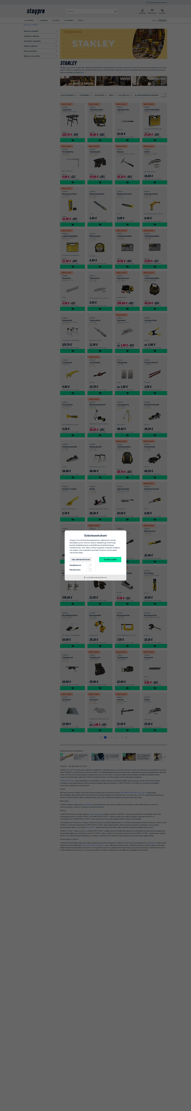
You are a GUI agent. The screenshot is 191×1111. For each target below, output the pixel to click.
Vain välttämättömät (81, 559)
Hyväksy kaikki (110, 559)
